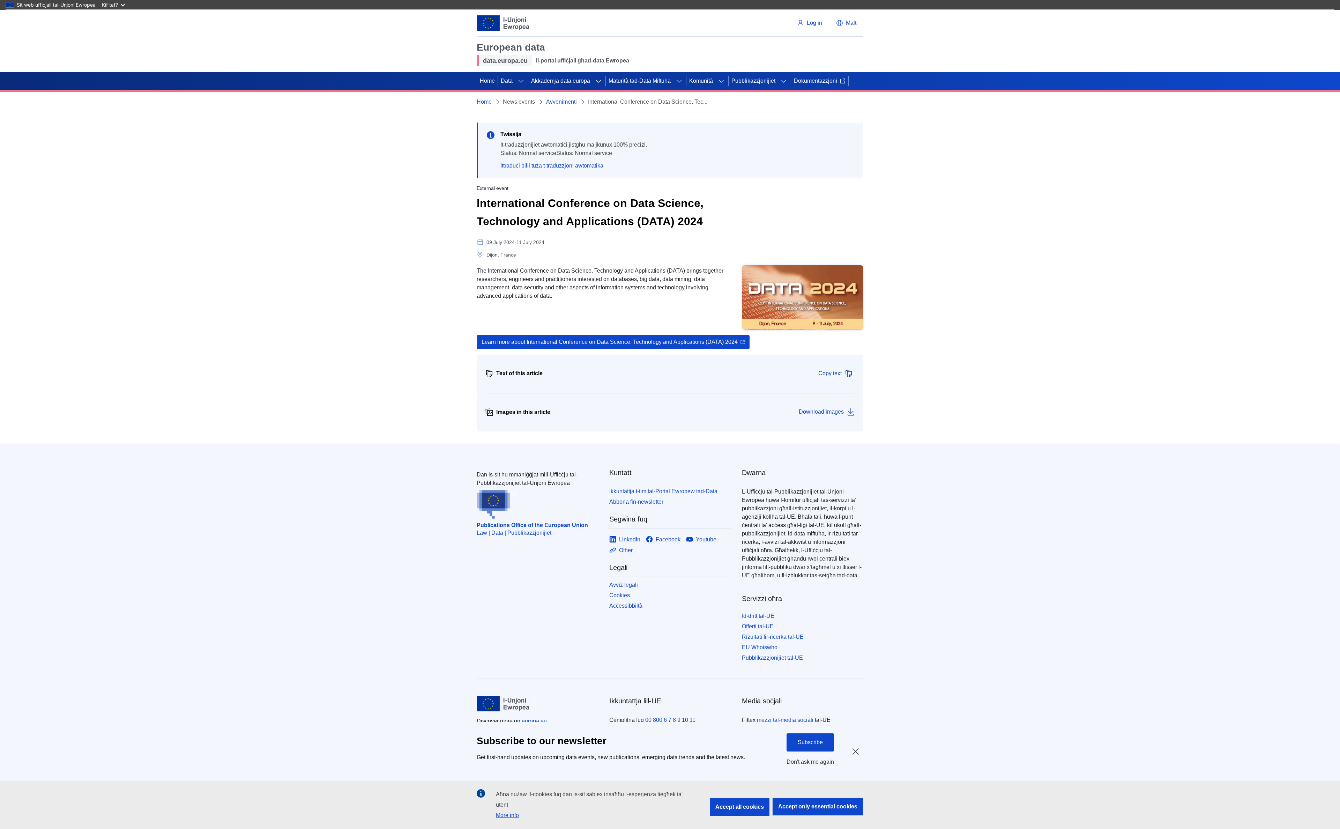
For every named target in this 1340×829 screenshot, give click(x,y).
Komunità (701, 81)
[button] (847, 23)
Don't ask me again (810, 762)
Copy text (830, 373)
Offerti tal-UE (758, 626)
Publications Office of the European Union (532, 525)
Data (507, 81)
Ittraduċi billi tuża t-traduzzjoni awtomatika (551, 166)
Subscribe (810, 742)
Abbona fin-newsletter (636, 502)
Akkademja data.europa (560, 81)
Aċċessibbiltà (625, 606)
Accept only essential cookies (817, 806)
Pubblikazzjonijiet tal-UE (772, 658)
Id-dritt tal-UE (758, 616)
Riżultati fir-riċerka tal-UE (773, 637)
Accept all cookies (739, 807)
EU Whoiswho (759, 647)
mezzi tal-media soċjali (785, 720)
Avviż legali (623, 585)
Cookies (619, 595)
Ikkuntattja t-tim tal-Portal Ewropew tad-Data (663, 491)
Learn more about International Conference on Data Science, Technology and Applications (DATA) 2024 (610, 342)
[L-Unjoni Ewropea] (503, 23)
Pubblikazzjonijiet (753, 81)
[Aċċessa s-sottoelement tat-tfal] (521, 81)
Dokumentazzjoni (815, 81)
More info (507, 815)
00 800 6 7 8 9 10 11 (670, 720)
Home (487, 81)
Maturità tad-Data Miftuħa (640, 81)
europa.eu (534, 721)
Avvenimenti (561, 102)
